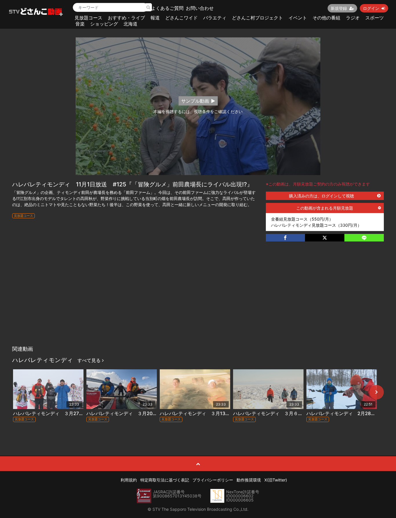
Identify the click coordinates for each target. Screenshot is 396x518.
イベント (297, 18)
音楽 (80, 24)
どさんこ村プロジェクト (257, 18)
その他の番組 (326, 18)
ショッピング (104, 24)
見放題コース (88, 18)
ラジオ (353, 18)
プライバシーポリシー (212, 479)
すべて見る (89, 360)
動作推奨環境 (249, 479)
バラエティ (214, 18)
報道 (155, 18)
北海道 (130, 24)
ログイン (371, 8)
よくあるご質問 (167, 8)
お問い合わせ (200, 8)
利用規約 (129, 479)
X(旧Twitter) (275, 479)
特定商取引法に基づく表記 (164, 479)
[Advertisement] (198, 299)
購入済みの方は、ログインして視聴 (321, 195)
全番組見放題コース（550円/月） (302, 219)
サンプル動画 (195, 101)
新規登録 (339, 8)
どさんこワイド (181, 18)
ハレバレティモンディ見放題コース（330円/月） (316, 225)
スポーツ (374, 18)
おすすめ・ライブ (126, 18)
